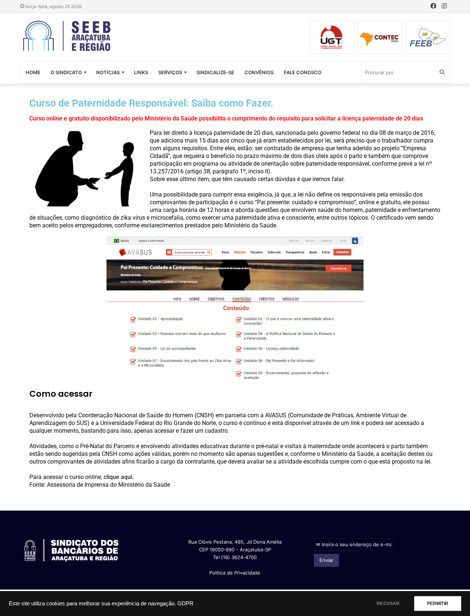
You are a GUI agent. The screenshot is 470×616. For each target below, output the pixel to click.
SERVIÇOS (170, 72)
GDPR (185, 603)
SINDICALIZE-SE (215, 72)
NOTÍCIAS (108, 72)
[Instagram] (444, 6)
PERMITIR (437, 603)
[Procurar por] (442, 72)
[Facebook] (433, 6)
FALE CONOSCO (302, 72)
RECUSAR (388, 603)
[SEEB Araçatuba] (67, 36)
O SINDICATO (66, 72)
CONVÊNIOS (259, 72)
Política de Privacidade (234, 573)
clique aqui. (119, 476)
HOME (33, 72)
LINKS (141, 72)
